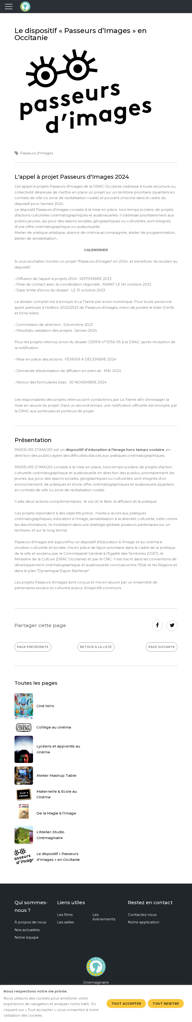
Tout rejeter (166, 1003)
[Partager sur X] (171, 625)
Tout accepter (126, 1003)
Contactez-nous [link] (142, 914)
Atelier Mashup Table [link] (56, 775)
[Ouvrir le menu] (9, 7)
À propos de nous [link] (30, 922)
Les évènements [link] (103, 917)
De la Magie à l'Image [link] (56, 813)
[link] (33, 647)
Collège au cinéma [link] (54, 727)
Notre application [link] (143, 922)
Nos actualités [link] (27, 930)
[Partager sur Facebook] (157, 625)
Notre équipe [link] (27, 937)
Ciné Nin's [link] (45, 706)
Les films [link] (65, 914)
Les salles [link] (65, 922)
